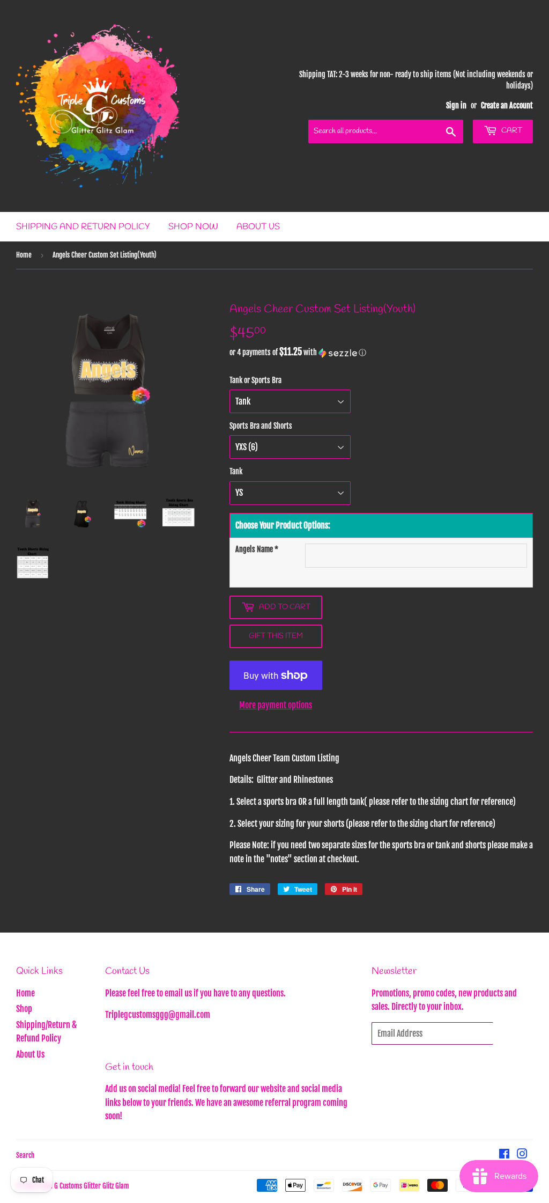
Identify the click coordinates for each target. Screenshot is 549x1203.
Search (25, 1155)
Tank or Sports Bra (255, 380)
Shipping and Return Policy (83, 226)
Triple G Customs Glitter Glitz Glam (83, 1186)
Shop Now (193, 226)
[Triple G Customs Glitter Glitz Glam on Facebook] (504, 1154)
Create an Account (507, 105)
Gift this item (276, 636)
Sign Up (513, 1033)
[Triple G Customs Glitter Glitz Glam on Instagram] (522, 1154)
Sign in (456, 105)
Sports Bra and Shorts (260, 425)
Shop (24, 1008)
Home (24, 255)
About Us (258, 226)
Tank (235, 471)
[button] (381, 352)
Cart (511, 131)
